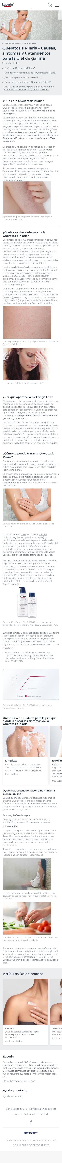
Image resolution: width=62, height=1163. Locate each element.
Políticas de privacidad (36, 1114)
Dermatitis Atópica (42, 303)
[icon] (31, 1122)
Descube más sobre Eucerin (19, 1081)
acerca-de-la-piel (11, 43)
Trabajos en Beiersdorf (18, 1140)
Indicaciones (30, 43)
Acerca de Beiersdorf (44, 1140)
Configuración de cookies (42, 1108)
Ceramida (25, 575)
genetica (35, 146)
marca (17, 1114)
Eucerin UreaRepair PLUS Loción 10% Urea (25, 560)
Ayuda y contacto (12, 1096)
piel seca (10, 288)
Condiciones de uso (16, 1108)
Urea (23, 534)
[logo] (8, 5)
